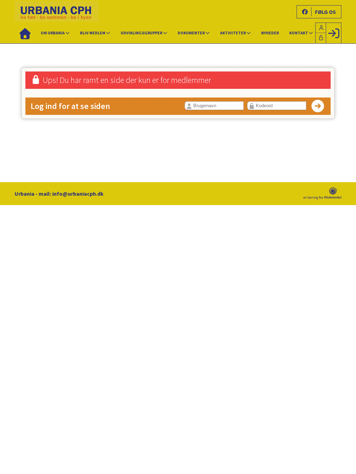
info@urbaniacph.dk (78, 193)
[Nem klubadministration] (322, 197)
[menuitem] (25, 33)
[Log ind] (333, 33)
